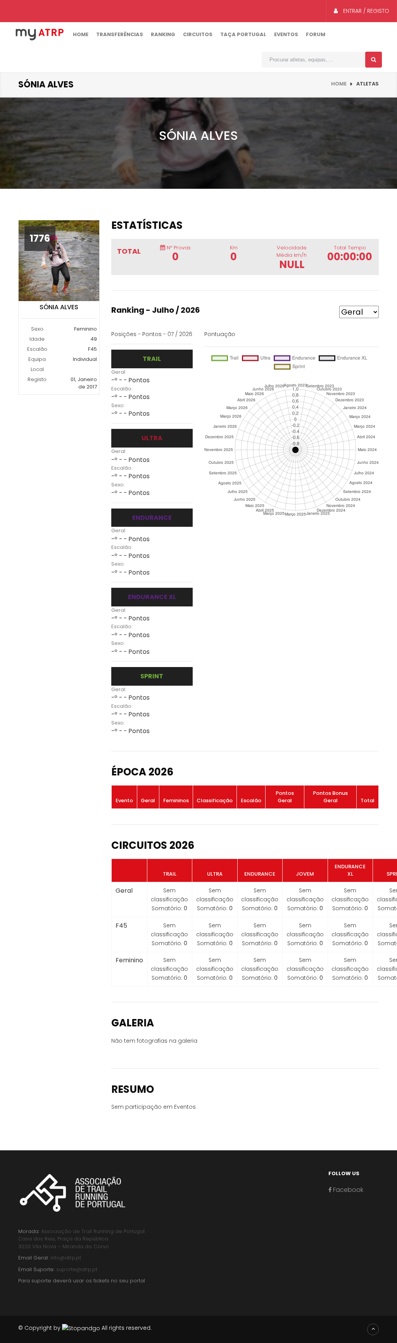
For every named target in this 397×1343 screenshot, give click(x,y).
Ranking (163, 34)
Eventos (286, 34)
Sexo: (118, 405)
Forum (315, 34)
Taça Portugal (243, 34)
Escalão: (122, 388)
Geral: (118, 372)
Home (80, 34)
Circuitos (197, 34)
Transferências (119, 34)
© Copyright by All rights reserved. (85, 1328)
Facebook (347, 1189)
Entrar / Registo (365, 11)
